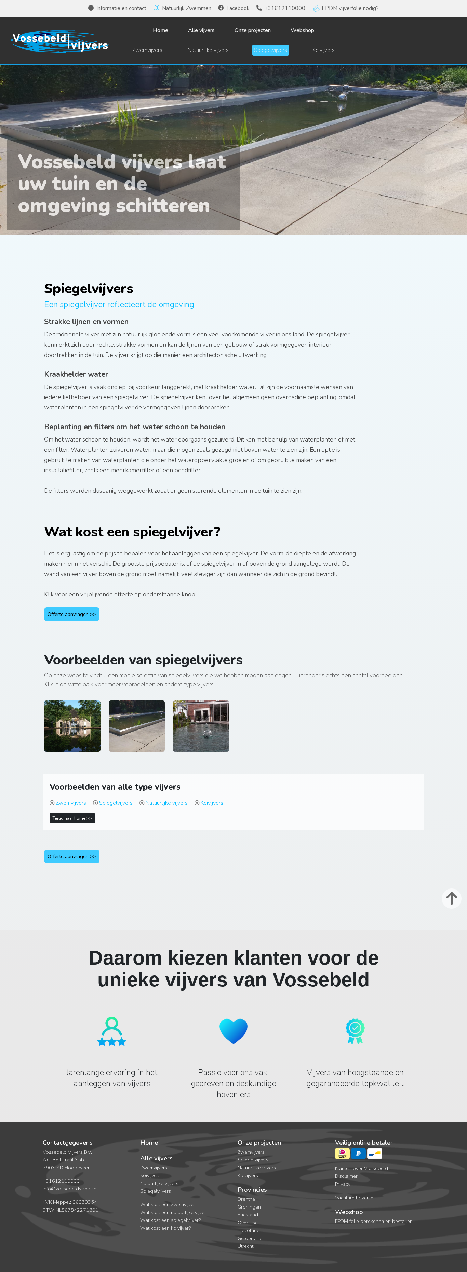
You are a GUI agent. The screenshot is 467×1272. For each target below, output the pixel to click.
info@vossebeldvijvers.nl (70, 1188)
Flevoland (249, 1230)
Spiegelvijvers (270, 50)
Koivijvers (323, 50)
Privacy (342, 1184)
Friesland (248, 1214)
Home (160, 30)
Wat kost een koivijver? (165, 1228)
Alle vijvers (201, 30)
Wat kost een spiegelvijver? (170, 1220)
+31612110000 (285, 8)
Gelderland (250, 1238)
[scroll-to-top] (452, 898)
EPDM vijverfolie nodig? (350, 8)
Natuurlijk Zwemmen (186, 8)
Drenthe (246, 1199)
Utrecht (245, 1246)
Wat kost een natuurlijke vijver (173, 1212)
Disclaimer (346, 1176)
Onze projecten (253, 30)
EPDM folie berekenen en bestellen (374, 1221)
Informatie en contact (121, 8)
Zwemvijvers (147, 50)
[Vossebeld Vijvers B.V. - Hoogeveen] (60, 40)
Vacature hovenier (355, 1197)
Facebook (238, 8)
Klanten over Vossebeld (361, 1168)
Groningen (249, 1206)
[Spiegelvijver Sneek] (201, 733)
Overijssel (248, 1222)
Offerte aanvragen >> (72, 614)
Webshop (302, 30)
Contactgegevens (68, 1142)
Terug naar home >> (72, 818)
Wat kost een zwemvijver (167, 1204)
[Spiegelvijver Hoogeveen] (137, 733)
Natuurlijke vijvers (208, 50)
